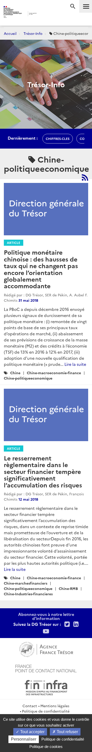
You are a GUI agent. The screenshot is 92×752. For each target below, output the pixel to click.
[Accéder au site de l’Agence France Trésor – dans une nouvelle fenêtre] (46, 649)
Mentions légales (54, 705)
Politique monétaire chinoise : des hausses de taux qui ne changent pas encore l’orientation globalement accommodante (41, 269)
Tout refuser (67, 732)
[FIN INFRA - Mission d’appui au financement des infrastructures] (46, 687)
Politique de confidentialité (46, 711)
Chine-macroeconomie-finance (54, 372)
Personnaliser (23, 739)
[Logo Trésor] (43, 14)
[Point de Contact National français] (46, 668)
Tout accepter (31, 732)
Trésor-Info (33, 33)
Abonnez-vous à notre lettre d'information (46, 616)
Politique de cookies (46, 746)
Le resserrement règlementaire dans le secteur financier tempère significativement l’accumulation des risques (43, 471)
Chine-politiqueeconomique (28, 378)
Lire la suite (75, 364)
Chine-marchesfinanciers (25, 583)
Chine (15, 372)
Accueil (10, 33)
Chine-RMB (68, 588)
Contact (29, 705)
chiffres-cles (58, 138)
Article (13, 242)
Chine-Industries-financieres (28, 593)
